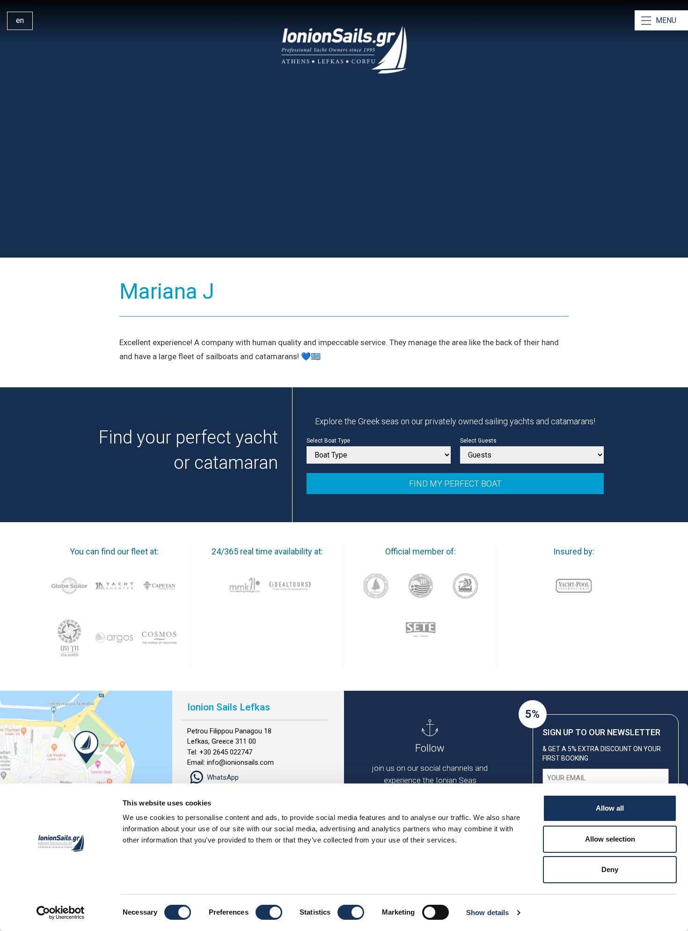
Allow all (610, 808)
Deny (609, 869)
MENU (666, 20)
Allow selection (610, 839)
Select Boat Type (328, 440)
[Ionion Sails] (344, 49)
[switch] (269, 912)
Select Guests (478, 440)
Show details (487, 912)
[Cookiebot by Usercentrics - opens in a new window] (61, 913)
